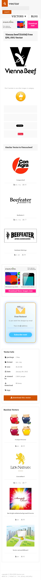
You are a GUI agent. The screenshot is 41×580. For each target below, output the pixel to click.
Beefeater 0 (20, 215)
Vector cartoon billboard (20, 550)
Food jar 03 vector (20, 439)
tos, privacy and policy (25, 576)
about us (4, 576)
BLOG (34, 16)
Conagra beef (20, 180)
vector (14, 4)
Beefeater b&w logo (21, 250)
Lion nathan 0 (20, 476)
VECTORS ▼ (19, 16)
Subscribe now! (20, 335)
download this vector (22, 398)
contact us (12, 576)
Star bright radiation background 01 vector (20, 513)
